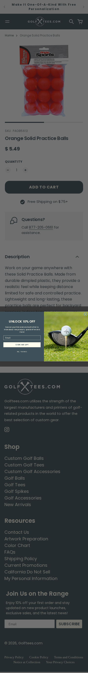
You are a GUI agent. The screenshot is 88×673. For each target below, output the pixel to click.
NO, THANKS (22, 352)
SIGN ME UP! (22, 344)
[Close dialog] (85, 314)
